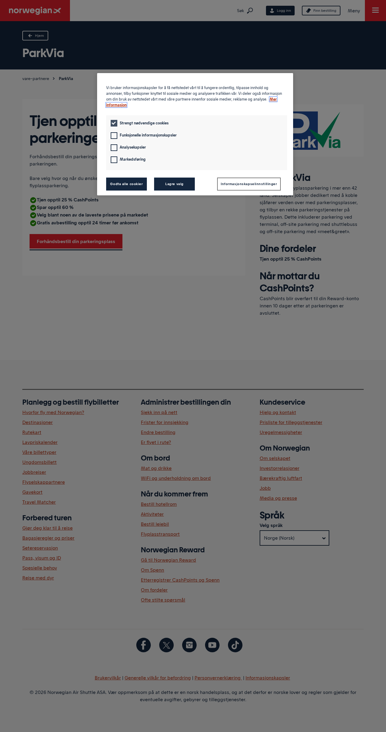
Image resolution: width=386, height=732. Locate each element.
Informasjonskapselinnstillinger (249, 184)
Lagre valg (174, 184)
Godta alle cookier (126, 184)
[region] (195, 134)
